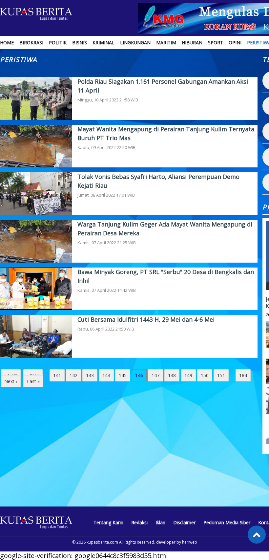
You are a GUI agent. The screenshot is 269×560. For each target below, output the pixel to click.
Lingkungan (135, 42)
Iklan (160, 522)
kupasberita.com (102, 542)
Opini (235, 42)
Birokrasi (31, 42)
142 (73, 375)
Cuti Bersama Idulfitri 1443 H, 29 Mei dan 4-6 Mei (146, 319)
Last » (33, 381)
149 (188, 375)
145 (123, 375)
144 (106, 375)
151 (221, 375)
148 (172, 375)
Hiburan (192, 42)
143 (90, 375)
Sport (215, 42)
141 (57, 375)
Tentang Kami (108, 522)
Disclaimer (184, 522)
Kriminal (103, 42)
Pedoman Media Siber (226, 522)
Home (7, 42)
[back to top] (257, 535)
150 (205, 375)
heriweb (189, 542)
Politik (58, 42)
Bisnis (79, 42)
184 (243, 375)
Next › (10, 381)
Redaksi (139, 522)
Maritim (166, 42)
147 (155, 375)
